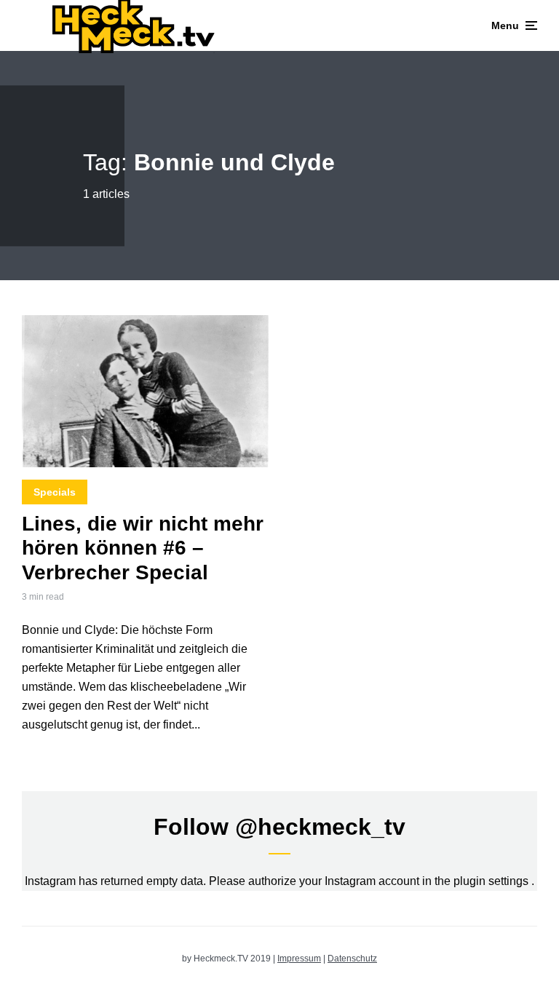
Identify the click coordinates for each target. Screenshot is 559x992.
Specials (54, 492)
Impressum (299, 958)
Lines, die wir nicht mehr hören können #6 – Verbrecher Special (142, 548)
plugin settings (492, 881)
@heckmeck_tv (320, 827)
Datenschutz (352, 958)
